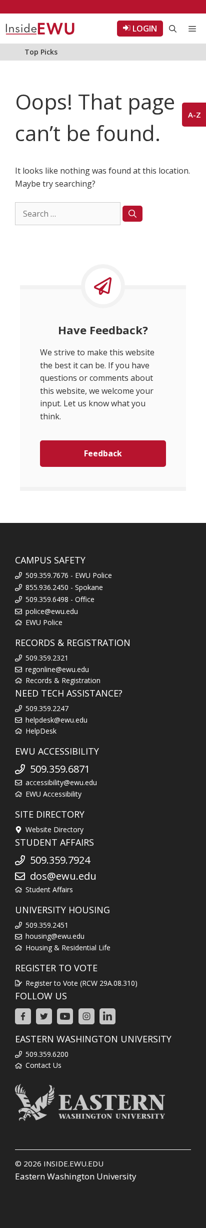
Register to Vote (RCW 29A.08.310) (82, 983)
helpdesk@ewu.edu (57, 720)
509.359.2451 (47, 925)
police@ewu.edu (52, 611)
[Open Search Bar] (172, 29)
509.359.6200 (47, 1054)
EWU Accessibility (54, 794)
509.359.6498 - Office (60, 599)
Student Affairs (49, 889)
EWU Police (44, 622)
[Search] (132, 214)
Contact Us (44, 1065)
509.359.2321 (47, 658)
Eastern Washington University (75, 1176)
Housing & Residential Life (68, 947)
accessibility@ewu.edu (61, 782)
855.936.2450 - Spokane (64, 587)
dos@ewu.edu (63, 876)
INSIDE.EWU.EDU (74, 1163)
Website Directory (55, 829)
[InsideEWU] (40, 29)
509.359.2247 (47, 708)
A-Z (194, 115)
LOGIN (143, 28)
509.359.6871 (60, 769)
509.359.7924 (60, 860)
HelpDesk (41, 731)
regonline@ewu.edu (57, 669)
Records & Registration (63, 680)
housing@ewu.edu (55, 936)
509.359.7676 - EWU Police (69, 575)
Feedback (103, 453)
